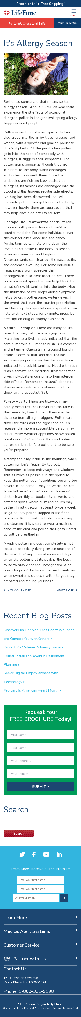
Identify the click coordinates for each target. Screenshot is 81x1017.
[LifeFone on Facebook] (34, 854)
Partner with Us (29, 958)
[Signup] (64, 898)
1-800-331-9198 (29, 23)
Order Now (67, 23)
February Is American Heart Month (31, 690)
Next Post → (67, 590)
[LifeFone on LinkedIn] (59, 854)
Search (19, 833)
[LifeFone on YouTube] (46, 854)
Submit (39, 786)
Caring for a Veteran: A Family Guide (32, 647)
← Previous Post (17, 590)
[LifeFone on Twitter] (22, 854)
